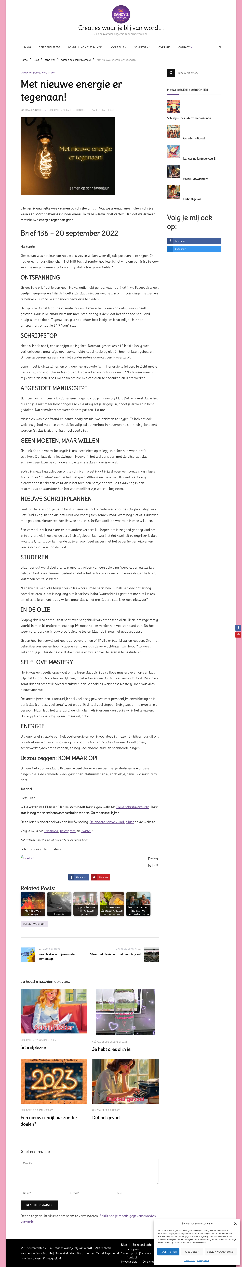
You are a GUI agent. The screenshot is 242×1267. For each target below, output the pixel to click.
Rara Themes (85, 1253)
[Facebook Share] (238, 628)
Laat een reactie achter (104, 110)
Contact (184, 47)
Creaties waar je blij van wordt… (121, 28)
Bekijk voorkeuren (221, 1251)
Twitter (86, 831)
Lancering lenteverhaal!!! (199, 158)
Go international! (194, 138)
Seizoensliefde (49, 47)
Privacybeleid (203, 1260)
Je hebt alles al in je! (112, 1049)
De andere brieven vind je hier (112, 822)
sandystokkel (35, 110)
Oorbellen (118, 47)
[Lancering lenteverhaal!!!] (175, 152)
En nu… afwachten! (195, 179)
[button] (235, 1223)
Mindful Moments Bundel (85, 47)
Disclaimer (149, 1261)
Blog (27, 47)
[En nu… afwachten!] (175, 172)
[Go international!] (175, 131)
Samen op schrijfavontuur (136, 1253)
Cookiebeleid (189, 1260)
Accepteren (168, 1251)
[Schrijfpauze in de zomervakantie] (175, 106)
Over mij (164, 47)
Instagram (68, 831)
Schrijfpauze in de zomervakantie (189, 118)
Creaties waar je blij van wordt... (73, 1248)
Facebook (51, 831)
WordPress (34, 1258)
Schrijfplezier (34, 1047)
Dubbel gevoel (106, 1117)
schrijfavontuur (34, 924)
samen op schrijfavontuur (38, 72)
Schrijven (141, 47)
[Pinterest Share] (238, 635)
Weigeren (192, 1251)
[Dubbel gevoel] (175, 192)
